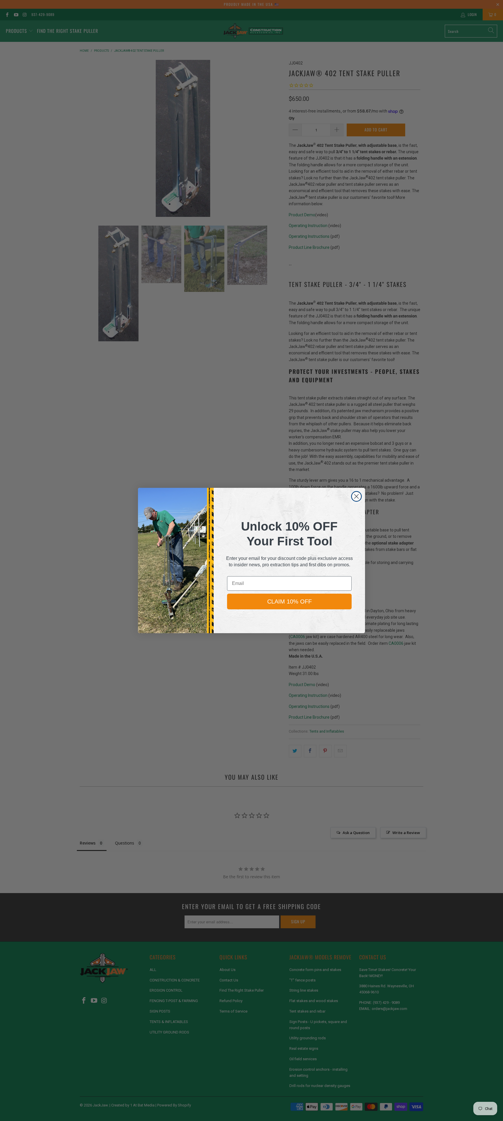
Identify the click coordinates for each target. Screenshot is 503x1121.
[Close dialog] (356, 496)
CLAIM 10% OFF (289, 601)
